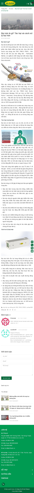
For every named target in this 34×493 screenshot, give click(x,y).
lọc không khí (11, 307)
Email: (3, 448)
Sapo (20, 491)
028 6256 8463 (8, 445)
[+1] (15, 310)
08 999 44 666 (10, 440)
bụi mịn (5, 307)
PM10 (20, 307)
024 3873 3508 (8, 462)
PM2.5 (24, 307)
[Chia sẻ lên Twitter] (10, 310)
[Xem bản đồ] (20, 438)
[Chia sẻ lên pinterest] (13, 310)
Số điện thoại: (5, 443)
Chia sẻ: (3, 309)
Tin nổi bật (4, 391)
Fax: (2, 445)
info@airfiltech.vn (10, 448)
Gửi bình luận (6, 378)
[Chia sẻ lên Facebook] (8, 310)
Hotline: (3, 440)
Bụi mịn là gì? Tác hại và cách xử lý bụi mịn (16, 34)
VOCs (16, 303)
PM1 (17, 307)
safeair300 (30, 307)
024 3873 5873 (14, 460)
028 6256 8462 (14, 443)
